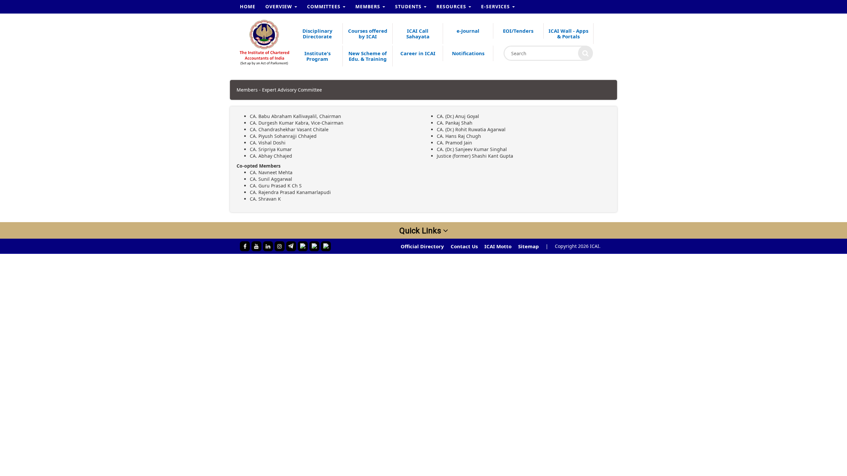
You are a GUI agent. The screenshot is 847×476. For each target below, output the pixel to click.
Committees (324, 6)
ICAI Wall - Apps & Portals (568, 33)
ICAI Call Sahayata (417, 33)
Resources (452, 6)
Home (247, 6)
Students (409, 6)
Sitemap (528, 246)
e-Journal (468, 30)
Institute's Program (317, 56)
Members (368, 6)
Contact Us (464, 246)
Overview (279, 6)
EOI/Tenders (518, 30)
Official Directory (422, 246)
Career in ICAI (417, 53)
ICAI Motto (498, 246)
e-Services (496, 6)
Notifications (468, 53)
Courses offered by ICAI (367, 33)
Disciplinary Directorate (317, 33)
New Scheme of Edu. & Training (367, 56)
